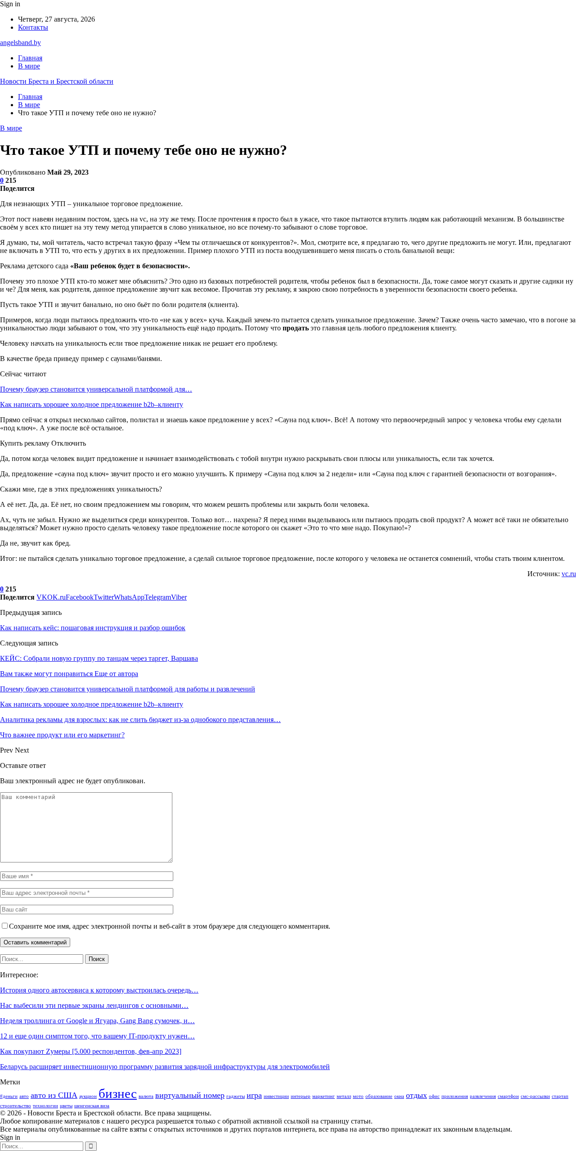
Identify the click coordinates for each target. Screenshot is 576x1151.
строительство (15, 1105)
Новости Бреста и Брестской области (56, 81)
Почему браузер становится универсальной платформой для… (96, 389)
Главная (30, 58)
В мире (29, 66)
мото (358, 1096)
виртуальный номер (190, 1095)
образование (378, 1096)
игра (254, 1095)
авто (24, 1096)
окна (399, 1096)
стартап (560, 1096)
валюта (146, 1096)
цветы (66, 1105)
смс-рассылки (535, 1096)
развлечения (483, 1096)
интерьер (300, 1096)
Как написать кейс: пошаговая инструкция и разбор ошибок (92, 628)
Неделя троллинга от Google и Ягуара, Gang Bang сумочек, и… (97, 1021)
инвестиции (276, 1096)
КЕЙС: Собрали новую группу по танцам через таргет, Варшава (99, 658)
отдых (416, 1095)
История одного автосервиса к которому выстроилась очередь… (99, 990)
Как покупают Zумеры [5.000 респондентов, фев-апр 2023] (90, 1051)
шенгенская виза (91, 1105)
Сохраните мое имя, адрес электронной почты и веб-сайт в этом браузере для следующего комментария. (169, 926)
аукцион (88, 1096)
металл (344, 1096)
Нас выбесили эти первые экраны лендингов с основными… (94, 1005)
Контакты (33, 27)
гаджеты (235, 1096)
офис (434, 1096)
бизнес (118, 1093)
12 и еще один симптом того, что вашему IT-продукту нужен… (97, 1036)
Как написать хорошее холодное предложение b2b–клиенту (91, 404)
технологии (45, 1105)
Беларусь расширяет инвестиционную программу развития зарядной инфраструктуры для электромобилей (165, 1066)
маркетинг (323, 1096)
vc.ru (569, 574)
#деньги (9, 1096)
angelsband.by (20, 42)
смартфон (508, 1096)
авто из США (54, 1095)
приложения (454, 1096)
